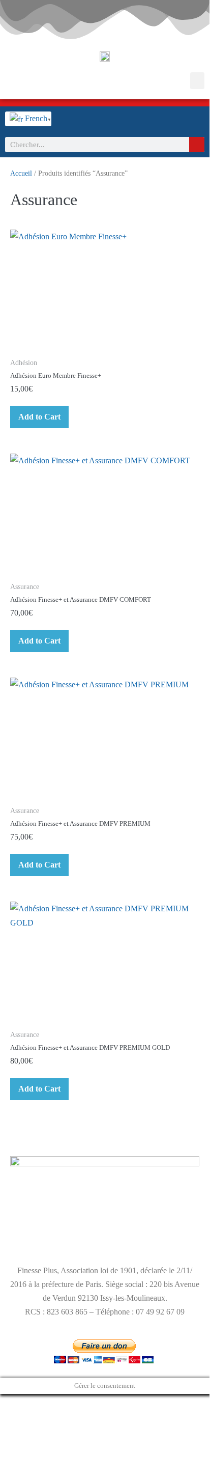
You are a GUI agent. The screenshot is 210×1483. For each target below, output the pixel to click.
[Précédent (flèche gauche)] (3, 1417)
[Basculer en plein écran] (11, 1403)
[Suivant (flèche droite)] (11, 1417)
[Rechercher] (196, 144)
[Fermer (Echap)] (27, 1403)
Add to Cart (39, 416)
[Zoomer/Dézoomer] (3, 1403)
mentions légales (36, 1236)
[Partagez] (19, 1403)
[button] (197, 80)
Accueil (21, 173)
